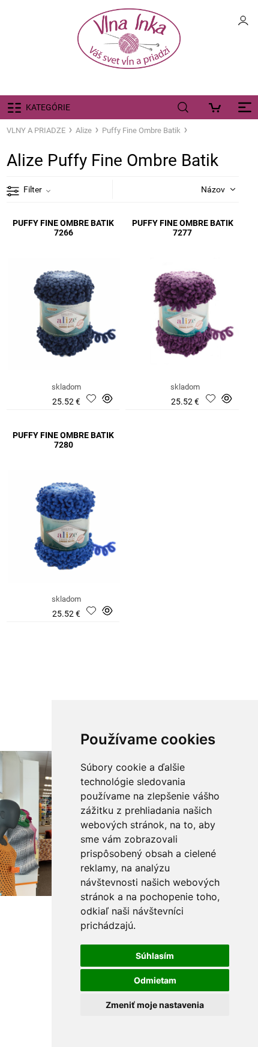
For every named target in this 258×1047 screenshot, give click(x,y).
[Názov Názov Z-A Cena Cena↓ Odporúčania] (203, 189)
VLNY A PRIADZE (36, 130)
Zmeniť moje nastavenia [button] (155, 1005)
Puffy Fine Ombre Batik (141, 130)
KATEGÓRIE (48, 107)
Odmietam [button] (155, 980)
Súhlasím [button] (155, 956)
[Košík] (217, 107)
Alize (84, 130)
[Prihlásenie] (243, 24)
